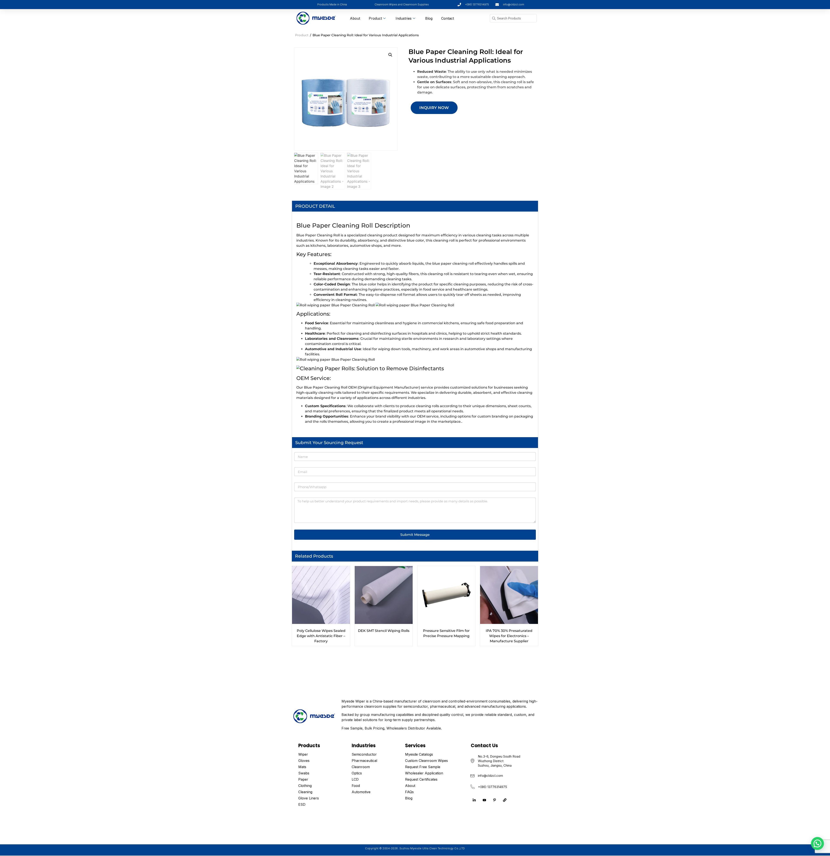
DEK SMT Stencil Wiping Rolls (383, 631)
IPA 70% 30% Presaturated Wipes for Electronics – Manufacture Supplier (509, 636)
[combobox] (513, 18)
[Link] (504, 800)
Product (375, 18)
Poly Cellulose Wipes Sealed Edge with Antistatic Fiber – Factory (321, 636)
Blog (429, 18)
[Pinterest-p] (494, 800)
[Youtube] (484, 800)
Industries (404, 18)
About (355, 18)
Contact (447, 18)
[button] (390, 55)
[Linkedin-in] (474, 800)
